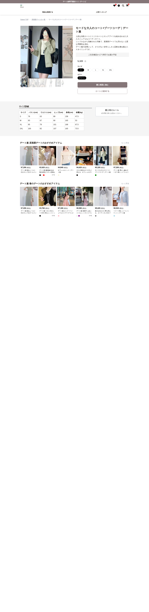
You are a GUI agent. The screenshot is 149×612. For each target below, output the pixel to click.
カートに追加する (102, 91)
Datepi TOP (24, 19)
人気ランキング (101, 12)
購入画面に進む (102, 85)
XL (103, 70)
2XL (110, 70)
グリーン (82, 78)
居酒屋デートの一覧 (38, 19)
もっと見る (125, 143)
